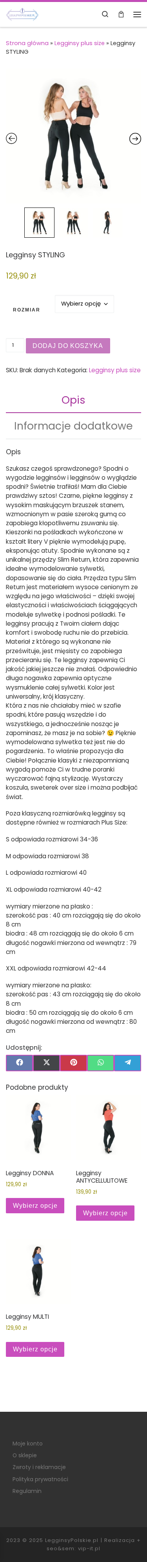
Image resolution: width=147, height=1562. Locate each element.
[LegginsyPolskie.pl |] (22, 13)
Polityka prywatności (40, 1479)
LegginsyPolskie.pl (71, 1540)
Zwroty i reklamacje (39, 1467)
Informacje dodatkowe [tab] (73, 426)
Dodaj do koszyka (68, 345)
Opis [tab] (73, 400)
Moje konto (28, 1443)
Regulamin (27, 1491)
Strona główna (27, 43)
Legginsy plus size (79, 43)
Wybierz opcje (35, 1205)
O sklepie (25, 1455)
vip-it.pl (89, 1548)
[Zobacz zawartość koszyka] (121, 14)
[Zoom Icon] (73, 136)
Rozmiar (26, 310)
